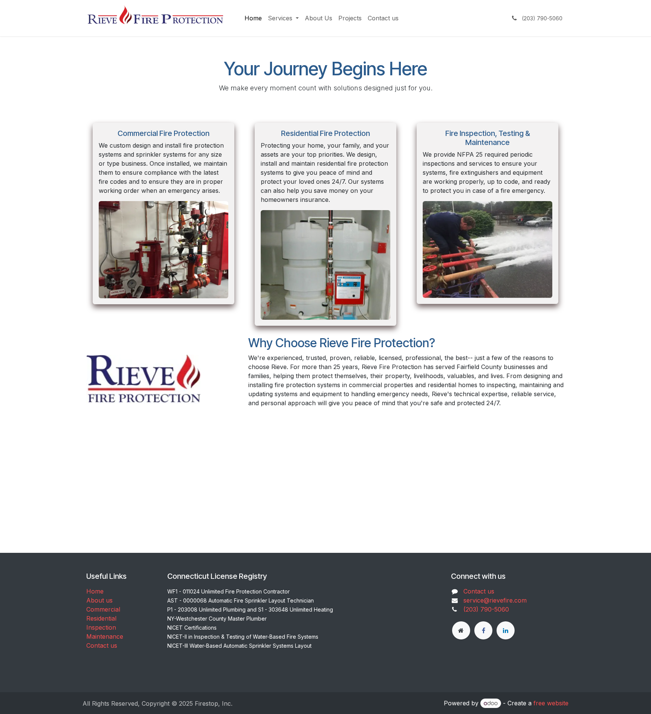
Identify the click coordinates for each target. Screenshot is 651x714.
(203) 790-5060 (486, 609)
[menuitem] (253, 18)
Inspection (101, 627)
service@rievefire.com (495, 600)
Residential (101, 618)
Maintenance (104, 636)
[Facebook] (483, 630)
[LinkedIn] (506, 630)
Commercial (103, 609)
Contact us (101, 645)
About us (99, 600)
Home (95, 591)
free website (550, 703)
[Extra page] (461, 630)
